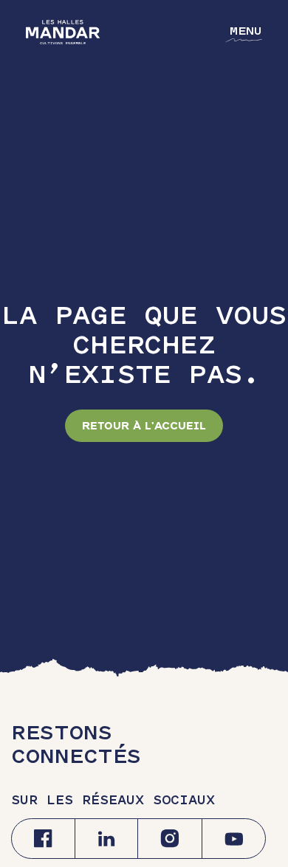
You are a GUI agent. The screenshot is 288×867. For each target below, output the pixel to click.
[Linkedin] (106, 838)
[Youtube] (233, 838)
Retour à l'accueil (144, 426)
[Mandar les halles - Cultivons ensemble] (63, 32)
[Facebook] (43, 838)
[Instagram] (170, 838)
